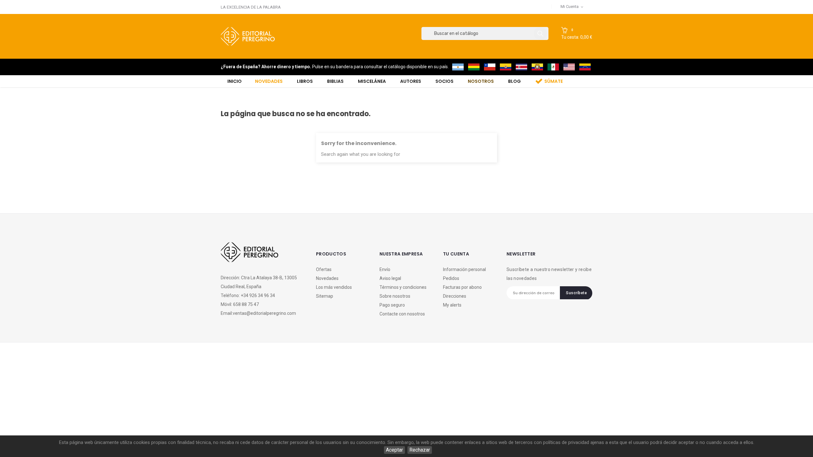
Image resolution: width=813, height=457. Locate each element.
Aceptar (394, 450)
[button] (576, 33)
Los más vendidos (334, 287)
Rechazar (419, 450)
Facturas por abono (462, 287)
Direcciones (454, 296)
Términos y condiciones (403, 287)
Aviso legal (390, 278)
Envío (385, 269)
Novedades (327, 278)
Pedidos (451, 278)
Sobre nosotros (395, 296)
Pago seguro (392, 305)
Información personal (464, 269)
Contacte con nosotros (402, 313)
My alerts (452, 305)
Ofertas (324, 269)
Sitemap (324, 296)
